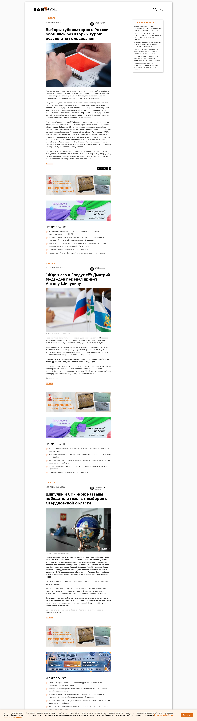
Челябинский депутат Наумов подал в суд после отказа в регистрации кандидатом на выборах (79, 462)
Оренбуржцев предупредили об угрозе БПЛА (69, 249)
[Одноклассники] (101, 168)
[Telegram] (104, 168)
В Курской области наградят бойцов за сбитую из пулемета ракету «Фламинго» (78, 468)
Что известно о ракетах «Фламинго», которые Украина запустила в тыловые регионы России (146, 67)
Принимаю (187, 715)
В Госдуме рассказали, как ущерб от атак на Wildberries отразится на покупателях (79, 450)
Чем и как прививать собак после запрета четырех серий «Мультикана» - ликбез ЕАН (80, 456)
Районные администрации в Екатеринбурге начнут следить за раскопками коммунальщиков (75, 684)
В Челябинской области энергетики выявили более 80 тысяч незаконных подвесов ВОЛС (75, 233)
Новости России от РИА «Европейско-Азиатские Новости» (41, 9)
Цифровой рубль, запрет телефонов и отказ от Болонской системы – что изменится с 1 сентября (147, 36)
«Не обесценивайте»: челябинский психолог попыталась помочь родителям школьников (147, 44)
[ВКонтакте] (98, 168)
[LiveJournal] (110, 168)
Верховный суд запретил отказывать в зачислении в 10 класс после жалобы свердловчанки (78, 690)
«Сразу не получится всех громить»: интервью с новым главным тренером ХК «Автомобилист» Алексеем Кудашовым (76, 239)
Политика (49, 163)
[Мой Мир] (107, 168)
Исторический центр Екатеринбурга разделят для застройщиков (77, 253)
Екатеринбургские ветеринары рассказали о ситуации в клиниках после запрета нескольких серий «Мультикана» (77, 245)
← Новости (50, 18)
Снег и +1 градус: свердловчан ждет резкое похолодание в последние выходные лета (146, 51)
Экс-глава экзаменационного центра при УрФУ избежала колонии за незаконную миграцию (78, 708)
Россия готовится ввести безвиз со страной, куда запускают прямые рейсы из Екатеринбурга (147, 58)
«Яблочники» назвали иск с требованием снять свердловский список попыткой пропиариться (147, 28)
